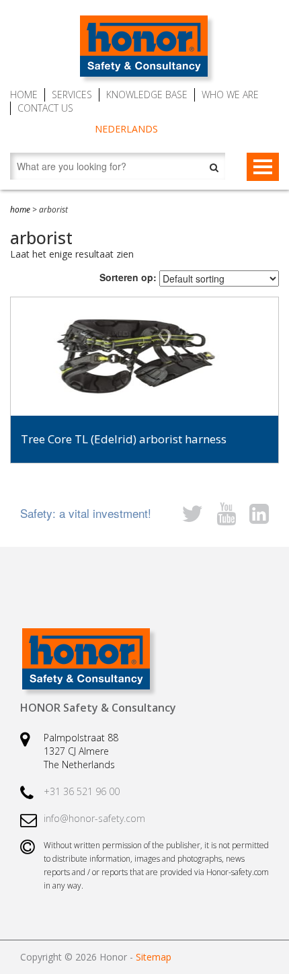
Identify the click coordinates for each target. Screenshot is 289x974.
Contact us (45, 108)
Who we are (230, 94)
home (20, 209)
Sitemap (153, 956)
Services (72, 94)
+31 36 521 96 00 (82, 791)
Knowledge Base (147, 94)
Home (24, 94)
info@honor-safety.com (94, 818)
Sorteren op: (128, 277)
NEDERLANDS (126, 128)
